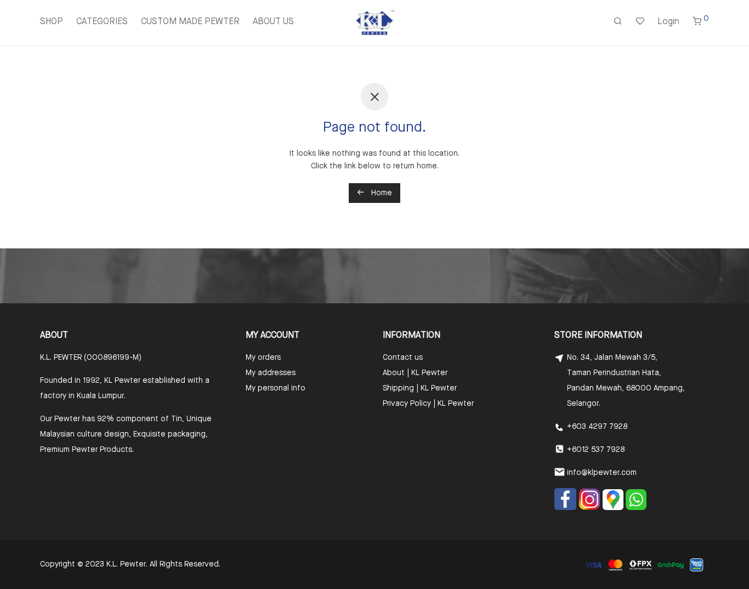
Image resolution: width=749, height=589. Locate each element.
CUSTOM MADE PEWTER (190, 22)
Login (668, 22)
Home (380, 193)
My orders (263, 357)
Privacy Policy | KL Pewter (428, 403)
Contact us (403, 357)
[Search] (618, 22)
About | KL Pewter (415, 373)
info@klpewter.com (602, 473)
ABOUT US (273, 22)
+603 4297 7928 (597, 427)
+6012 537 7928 (596, 450)
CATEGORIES (102, 22)
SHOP (51, 22)
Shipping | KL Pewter (420, 388)
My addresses (271, 373)
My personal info (275, 388)
